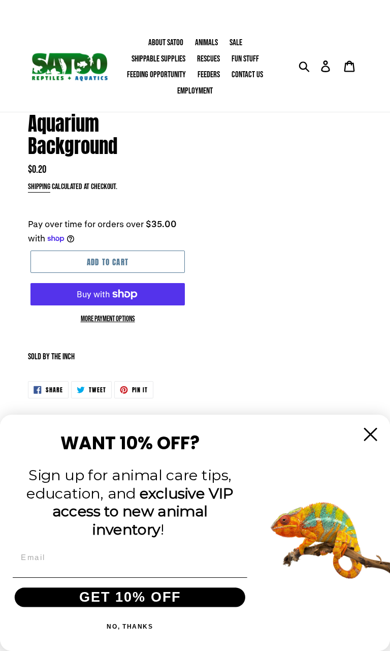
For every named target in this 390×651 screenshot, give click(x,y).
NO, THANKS (130, 626)
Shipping (39, 187)
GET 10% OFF (130, 597)
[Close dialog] (370, 434)
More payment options (108, 319)
